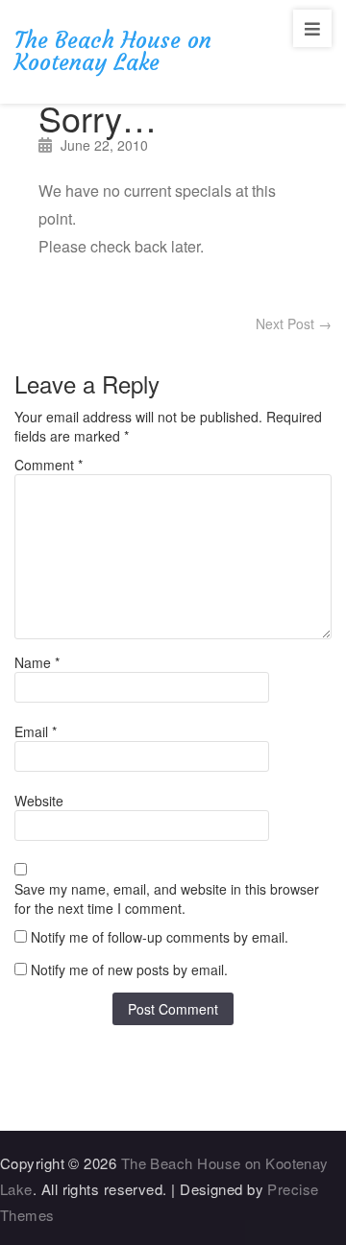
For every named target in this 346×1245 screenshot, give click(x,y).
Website (38, 800)
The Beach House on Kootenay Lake (112, 51)
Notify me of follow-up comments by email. (159, 936)
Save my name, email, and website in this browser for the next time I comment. (166, 898)
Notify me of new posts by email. (129, 969)
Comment (48, 464)
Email (35, 731)
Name (37, 662)
